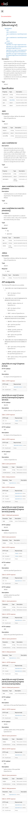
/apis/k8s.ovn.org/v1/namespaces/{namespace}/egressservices (16, 47)
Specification (8, 28)
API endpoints (8, 43)
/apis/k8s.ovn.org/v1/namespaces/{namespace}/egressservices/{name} (16, 51)
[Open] (2, 11)
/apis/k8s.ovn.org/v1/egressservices (16, 44)
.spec (7, 30)
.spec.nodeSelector (11, 32)
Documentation (6, 16)
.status (8, 41)
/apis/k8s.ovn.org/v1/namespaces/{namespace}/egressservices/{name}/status (16, 55)
